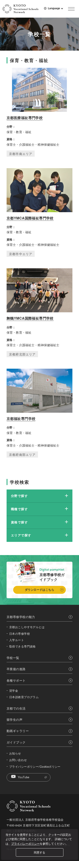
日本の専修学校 (19, 634)
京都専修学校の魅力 (21, 617)
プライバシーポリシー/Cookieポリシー (35, 767)
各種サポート (16, 680)
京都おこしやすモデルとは (27, 627)
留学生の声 (14, 720)
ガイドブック (16, 742)
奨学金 (13, 691)
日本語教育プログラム (24, 697)
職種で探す (19, 509)
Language (55, 10)
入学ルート (16, 640)
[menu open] (71, 9)
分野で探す (19, 495)
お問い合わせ (18, 760)
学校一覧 (13, 658)
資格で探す (19, 522)
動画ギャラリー (18, 731)
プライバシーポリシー (25, 843)
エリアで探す (21, 535)
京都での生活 (16, 708)
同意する (39, 852)
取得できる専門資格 (22, 646)
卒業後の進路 (16, 669)
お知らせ (15, 753)
